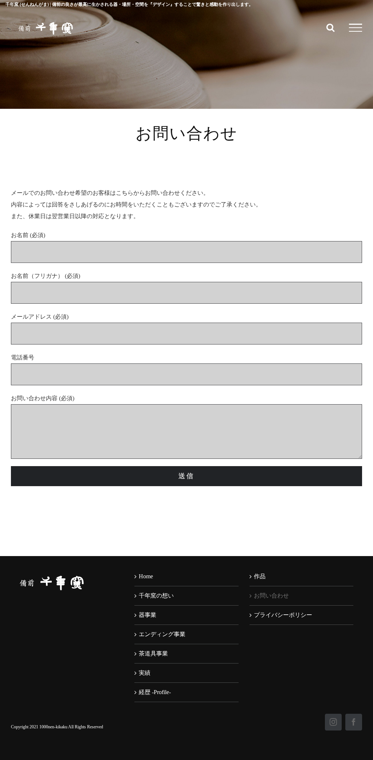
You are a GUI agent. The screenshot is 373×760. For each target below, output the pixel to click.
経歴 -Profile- (155, 692)
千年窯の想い (156, 595)
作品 (260, 576)
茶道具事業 (153, 653)
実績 (144, 673)
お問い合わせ (271, 595)
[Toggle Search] (330, 27)
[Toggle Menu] (355, 28)
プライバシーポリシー (283, 615)
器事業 (147, 615)
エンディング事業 (162, 634)
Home (146, 576)
